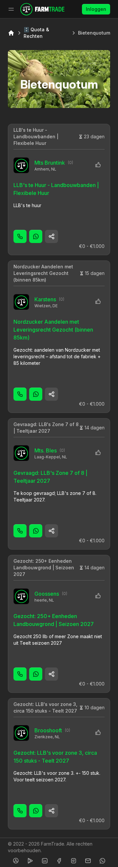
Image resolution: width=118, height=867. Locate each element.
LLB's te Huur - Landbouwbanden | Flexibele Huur (35, 136)
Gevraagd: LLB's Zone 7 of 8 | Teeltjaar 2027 (46, 427)
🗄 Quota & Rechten (36, 33)
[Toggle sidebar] (11, 9)
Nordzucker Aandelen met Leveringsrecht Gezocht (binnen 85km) (43, 273)
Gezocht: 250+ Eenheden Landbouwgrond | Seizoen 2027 (43, 567)
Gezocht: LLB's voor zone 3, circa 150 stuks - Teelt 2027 (45, 707)
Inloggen (96, 9)
